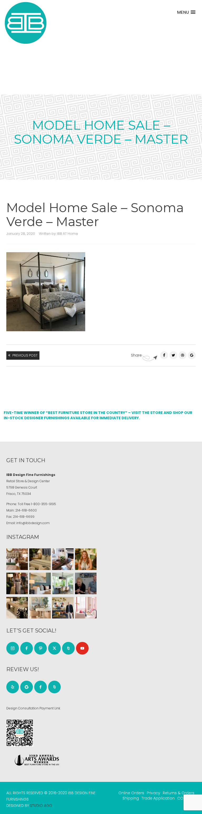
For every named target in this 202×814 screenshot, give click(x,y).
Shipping (131, 798)
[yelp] (12, 687)
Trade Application (158, 798)
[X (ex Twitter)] (54, 648)
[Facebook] (164, 355)
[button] (186, 12)
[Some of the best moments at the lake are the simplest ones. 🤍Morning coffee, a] (63, 583)
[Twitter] (173, 355)
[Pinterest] (182, 355)
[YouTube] (82, 648)
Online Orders (131, 793)
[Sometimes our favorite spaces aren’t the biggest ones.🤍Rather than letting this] (86, 607)
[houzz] (68, 648)
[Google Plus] (192, 355)
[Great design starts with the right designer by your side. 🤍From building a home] (40, 607)
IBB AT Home (67, 233)
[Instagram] (12, 648)
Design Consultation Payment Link (33, 708)
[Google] (26, 687)
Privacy (153, 793)
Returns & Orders (178, 793)
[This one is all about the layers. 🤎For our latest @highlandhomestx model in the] (17, 559)
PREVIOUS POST (25, 355)
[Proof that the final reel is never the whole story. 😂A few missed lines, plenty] (86, 583)
